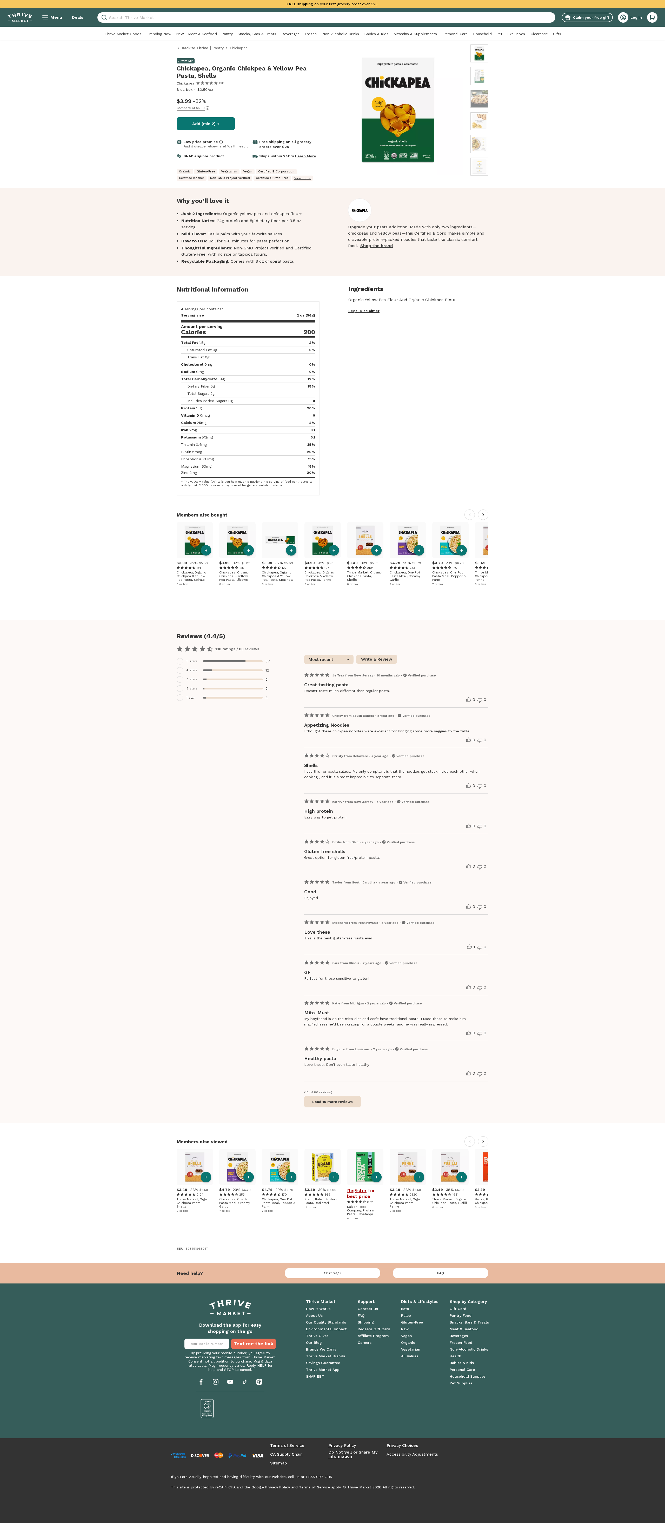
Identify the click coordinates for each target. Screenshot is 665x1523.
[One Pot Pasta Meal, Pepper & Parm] (450, 540)
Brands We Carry (321, 1349)
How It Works (318, 1309)
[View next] (483, 514)
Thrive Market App (323, 1369)
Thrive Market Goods (123, 34)
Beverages (291, 34)
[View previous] (469, 514)
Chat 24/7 (332, 1273)
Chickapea (185, 83)
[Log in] (623, 17)
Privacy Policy (342, 1445)
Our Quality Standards (326, 1322)
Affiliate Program (373, 1336)
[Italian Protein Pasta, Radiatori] (322, 1167)
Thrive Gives (317, 1336)
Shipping (366, 1322)
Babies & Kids (376, 34)
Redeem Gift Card (374, 1329)
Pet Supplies (461, 1383)
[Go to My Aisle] (20, 17)
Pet (499, 34)
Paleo (406, 1315)
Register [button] (357, 1190)
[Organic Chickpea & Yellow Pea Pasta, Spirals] (195, 540)
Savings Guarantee (323, 1363)
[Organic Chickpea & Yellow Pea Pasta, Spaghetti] (280, 540)
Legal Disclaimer (364, 311)
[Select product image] (479, 53)
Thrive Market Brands (325, 1356)
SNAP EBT (315, 1376)
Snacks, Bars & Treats (257, 34)
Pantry (227, 34)
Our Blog (314, 1342)
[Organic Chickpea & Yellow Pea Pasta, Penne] (322, 540)
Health (455, 1356)
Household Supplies (468, 1376)
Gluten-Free (412, 1322)
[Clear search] (553, 17)
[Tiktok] (244, 1381)
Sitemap (278, 1463)
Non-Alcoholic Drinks (340, 34)
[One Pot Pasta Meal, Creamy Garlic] (408, 540)
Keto (405, 1309)
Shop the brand (376, 245)
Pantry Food (460, 1315)
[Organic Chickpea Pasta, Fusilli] (450, 1167)
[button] (652, 17)
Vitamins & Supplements (415, 34)
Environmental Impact (326, 1329)
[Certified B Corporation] (207, 1408)
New (180, 34)
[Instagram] (215, 1381)
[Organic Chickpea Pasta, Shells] (365, 540)
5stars (192, 661)
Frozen (311, 34)
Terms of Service (287, 1445)
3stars (192, 679)
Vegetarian (410, 1349)
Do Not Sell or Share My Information (352, 1454)
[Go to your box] (652, 17)
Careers (364, 1342)
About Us (314, 1315)
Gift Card (458, 1309)
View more (302, 178)
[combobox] (326, 17)
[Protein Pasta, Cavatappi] (365, 1167)
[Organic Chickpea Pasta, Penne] (408, 1167)
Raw (405, 1329)
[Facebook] (201, 1381)
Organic (408, 1342)
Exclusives (516, 34)
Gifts (557, 34)
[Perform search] (103, 17)
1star (191, 697)
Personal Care (455, 34)
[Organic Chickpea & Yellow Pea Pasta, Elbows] (237, 540)
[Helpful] (468, 699)
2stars (192, 688)
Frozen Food (461, 1342)
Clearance (539, 34)
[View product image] (397, 110)
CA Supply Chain (286, 1454)
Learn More (305, 156)
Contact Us (368, 1309)
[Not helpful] (479, 700)
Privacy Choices (402, 1445)
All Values (409, 1356)
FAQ (440, 1273)
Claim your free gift (591, 17)
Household (482, 34)
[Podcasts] (259, 1381)
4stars (192, 670)
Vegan (406, 1336)
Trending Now (159, 34)
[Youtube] (230, 1381)
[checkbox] (226, 661)
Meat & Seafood (202, 34)
